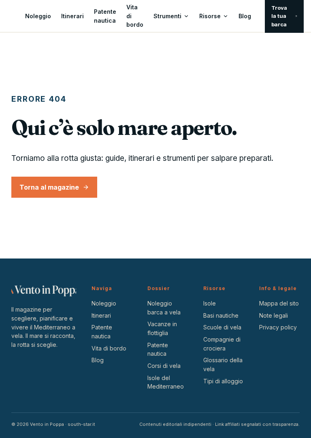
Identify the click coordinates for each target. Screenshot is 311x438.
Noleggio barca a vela (164, 308)
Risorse (210, 16)
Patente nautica (105, 16)
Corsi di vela (164, 365)
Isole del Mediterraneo (165, 382)
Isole (209, 303)
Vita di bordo (134, 16)
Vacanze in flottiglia (162, 328)
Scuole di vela (222, 327)
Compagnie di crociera (222, 344)
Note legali (273, 315)
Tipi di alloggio (223, 381)
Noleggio (38, 16)
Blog (245, 16)
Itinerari (72, 16)
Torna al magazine (49, 187)
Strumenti (167, 16)
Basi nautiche (221, 315)
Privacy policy (278, 327)
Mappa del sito (279, 303)
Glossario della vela (223, 364)
